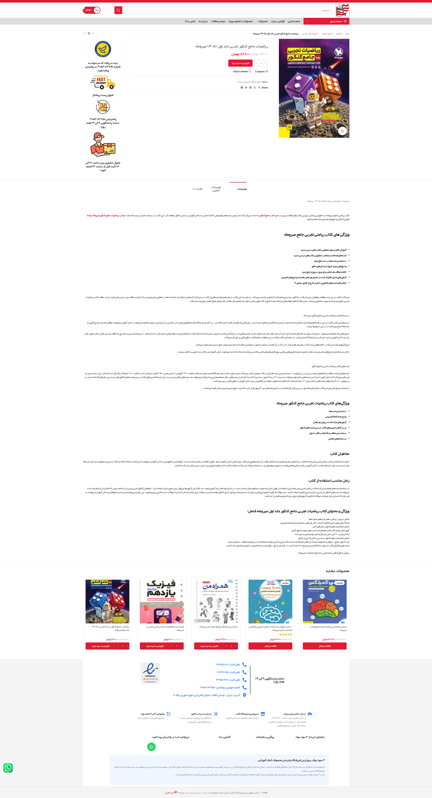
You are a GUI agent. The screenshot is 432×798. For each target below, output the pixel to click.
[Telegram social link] (242, 87)
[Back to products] (89, 33)
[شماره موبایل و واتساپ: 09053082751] (244, 687)
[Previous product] (93, 33)
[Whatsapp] (151, 747)
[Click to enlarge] (342, 131)
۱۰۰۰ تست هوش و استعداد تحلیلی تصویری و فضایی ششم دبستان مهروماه (270, 628)
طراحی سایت (201, 792)
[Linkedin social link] (246, 87)
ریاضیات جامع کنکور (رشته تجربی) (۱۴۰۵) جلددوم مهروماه (110, 628)
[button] (216, 646)
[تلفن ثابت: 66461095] (244, 672)
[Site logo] (342, 10)
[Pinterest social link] (250, 87)
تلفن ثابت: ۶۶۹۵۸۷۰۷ (228, 664)
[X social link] (255, 87)
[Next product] (85, 33)
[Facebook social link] (259, 87)
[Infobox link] (103, 56)
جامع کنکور (327, 33)
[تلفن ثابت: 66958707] (244, 664)
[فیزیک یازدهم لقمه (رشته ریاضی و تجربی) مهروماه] (162, 601)
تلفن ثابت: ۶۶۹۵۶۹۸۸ (228, 679)
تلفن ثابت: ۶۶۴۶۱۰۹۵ (228, 672)
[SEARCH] (118, 10)
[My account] (107, 10)
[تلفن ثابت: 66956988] (244, 680)
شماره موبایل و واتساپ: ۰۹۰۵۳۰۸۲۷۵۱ (220, 687)
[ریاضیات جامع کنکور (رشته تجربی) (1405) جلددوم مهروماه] (107, 601)
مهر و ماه (241, 81)
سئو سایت (189, 792)
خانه (347, 33)
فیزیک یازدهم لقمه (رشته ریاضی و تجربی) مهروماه (165, 628)
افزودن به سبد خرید (240, 63)
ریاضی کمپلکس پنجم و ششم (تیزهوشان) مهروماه (328, 628)
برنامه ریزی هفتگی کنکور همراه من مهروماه (218, 626)
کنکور (339, 33)
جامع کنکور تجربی (310, 33)
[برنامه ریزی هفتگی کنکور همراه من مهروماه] (216, 601)
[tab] (238, 187)
